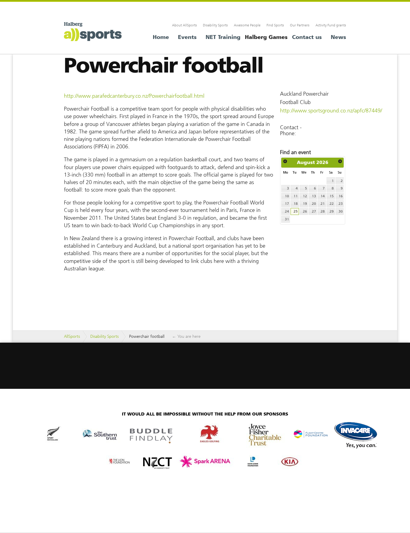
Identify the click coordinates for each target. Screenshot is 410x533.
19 (305, 203)
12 (305, 196)
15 (332, 196)
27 (314, 211)
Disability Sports (215, 25)
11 (296, 196)
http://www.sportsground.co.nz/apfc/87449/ (331, 110)
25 (296, 211)
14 (323, 196)
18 (296, 203)
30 (341, 211)
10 (287, 196)
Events (187, 37)
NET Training (223, 37)
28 (323, 211)
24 (287, 211)
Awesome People (247, 25)
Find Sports (275, 25)
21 (323, 203)
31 (287, 219)
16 (341, 196)
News (338, 37)
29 (332, 211)
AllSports (94, 32)
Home (161, 37)
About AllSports (184, 25)
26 (305, 211)
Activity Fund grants (330, 25)
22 (332, 203)
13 (314, 196)
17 (287, 203)
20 (314, 203)
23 (341, 203)
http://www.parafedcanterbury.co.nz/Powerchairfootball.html (134, 96)
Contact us (307, 37)
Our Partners (299, 25)
